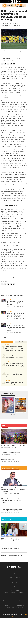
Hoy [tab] (7, 341)
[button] (14, 39)
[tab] (11, 414)
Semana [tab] (21, 341)
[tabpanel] (7, 405)
